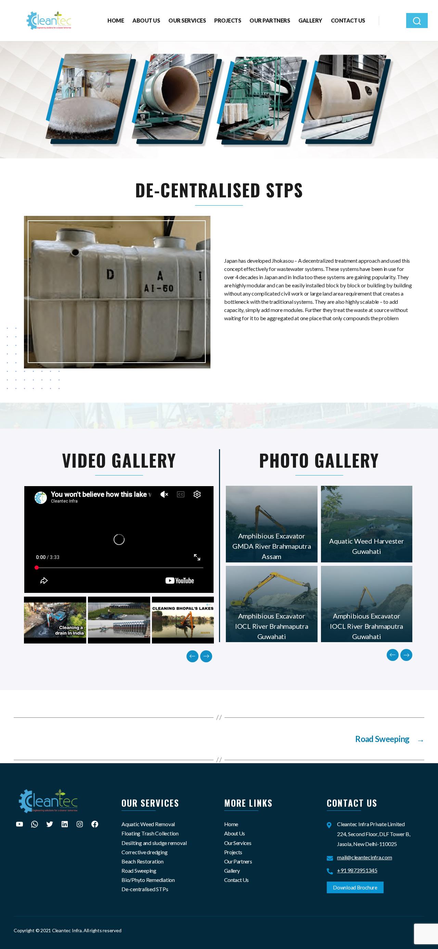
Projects (227, 20)
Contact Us (348, 20)
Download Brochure (355, 887)
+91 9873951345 (357, 870)
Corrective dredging (144, 852)
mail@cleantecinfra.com (364, 857)
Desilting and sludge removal (153, 843)
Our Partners (269, 20)
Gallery (310, 20)
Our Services (187, 20)
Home (115, 20)
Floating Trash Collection (150, 833)
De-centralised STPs (144, 889)
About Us (146, 20)
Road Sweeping (138, 870)
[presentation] (192, 656)
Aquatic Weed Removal (148, 824)
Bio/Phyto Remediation (148, 879)
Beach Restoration (142, 861)
